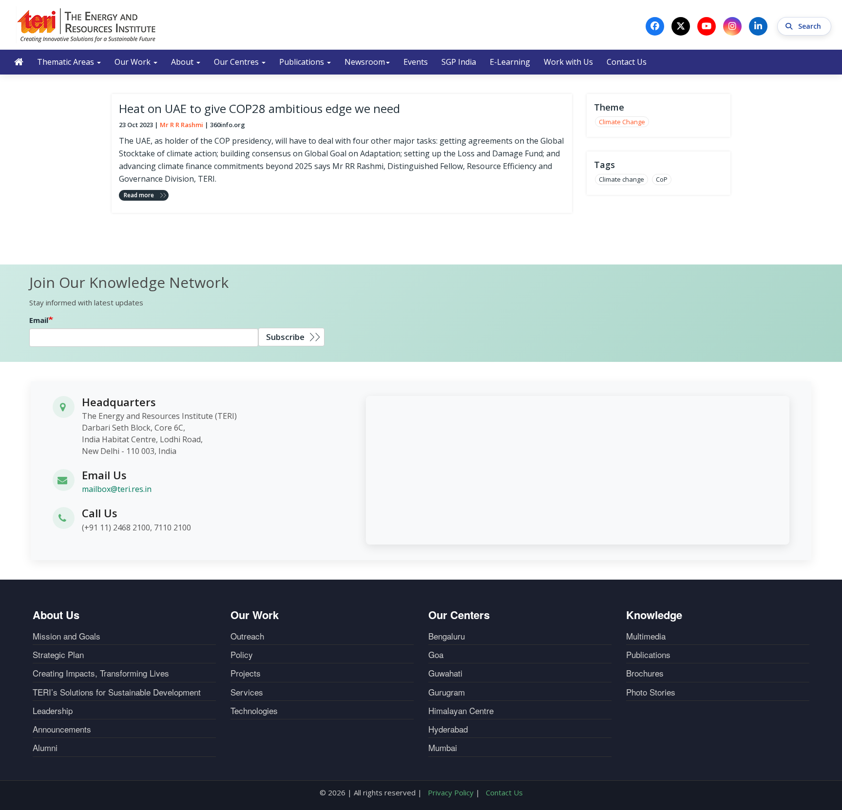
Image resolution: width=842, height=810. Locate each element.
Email (38, 320)
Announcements (62, 729)
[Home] (87, 24)
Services (246, 692)
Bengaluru (446, 636)
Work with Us (568, 62)
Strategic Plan (58, 654)
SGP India (458, 62)
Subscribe (285, 336)
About (183, 62)
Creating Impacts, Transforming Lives (101, 673)
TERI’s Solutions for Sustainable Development (117, 692)
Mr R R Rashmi (181, 124)
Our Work (134, 62)
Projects (245, 673)
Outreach (247, 636)
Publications (302, 62)
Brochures (645, 673)
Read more (139, 195)
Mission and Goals (66, 636)
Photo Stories (650, 692)
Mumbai (442, 747)
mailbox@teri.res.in (117, 489)
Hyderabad (448, 729)
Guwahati (445, 673)
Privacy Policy (451, 792)
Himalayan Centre (461, 710)
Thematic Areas (66, 62)
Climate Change (622, 121)
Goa (435, 654)
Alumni (45, 747)
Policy (241, 654)
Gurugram (446, 692)
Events (415, 62)
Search (810, 26)
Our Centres (237, 62)
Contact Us (627, 62)
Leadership (53, 710)
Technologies (254, 710)
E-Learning (510, 62)
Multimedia (646, 636)
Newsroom (364, 62)
